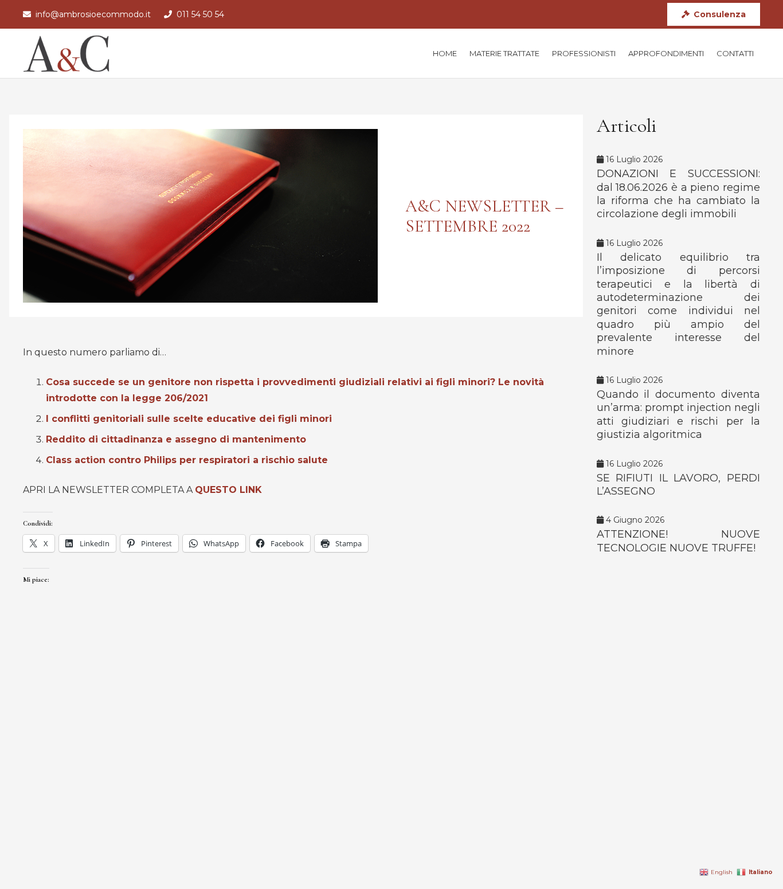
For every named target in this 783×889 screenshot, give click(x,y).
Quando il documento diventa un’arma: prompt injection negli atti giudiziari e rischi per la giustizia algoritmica (679, 414)
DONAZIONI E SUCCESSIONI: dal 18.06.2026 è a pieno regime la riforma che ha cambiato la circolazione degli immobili (679, 193)
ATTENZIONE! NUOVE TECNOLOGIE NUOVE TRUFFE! (679, 541)
